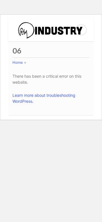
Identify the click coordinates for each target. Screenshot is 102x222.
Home (17, 62)
